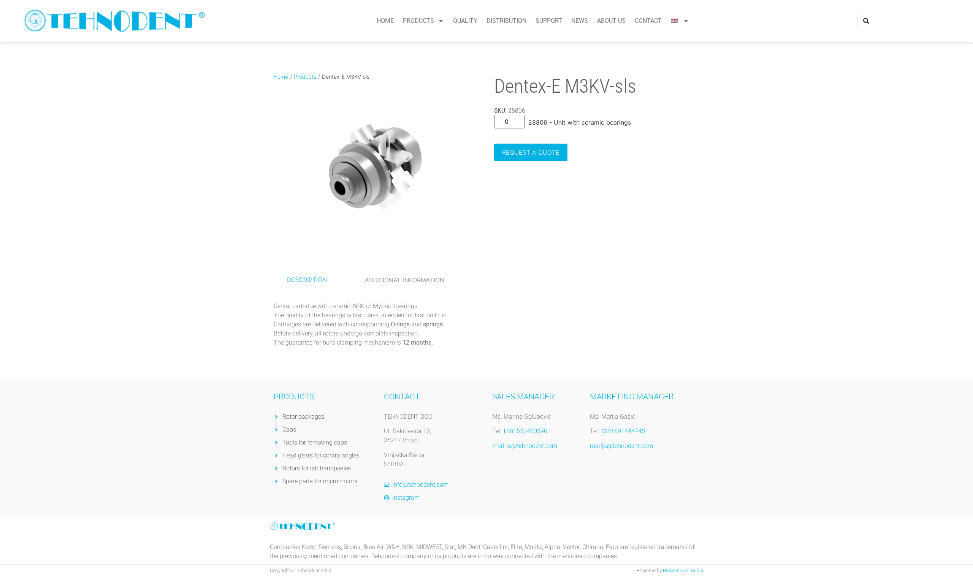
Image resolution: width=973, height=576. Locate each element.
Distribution (506, 20)
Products (418, 20)
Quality (465, 20)
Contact (648, 20)
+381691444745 (623, 431)
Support (549, 20)
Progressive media (683, 570)
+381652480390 (525, 431)
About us (611, 20)
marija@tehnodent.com (621, 445)
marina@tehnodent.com (524, 445)
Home (385, 20)
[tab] (307, 279)
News (579, 20)
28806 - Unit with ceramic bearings (579, 122)
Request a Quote (530, 152)
